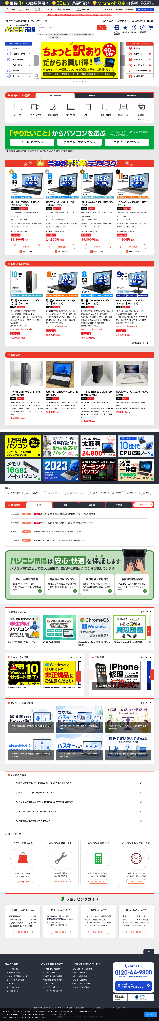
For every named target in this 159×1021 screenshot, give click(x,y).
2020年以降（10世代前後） (59, 34)
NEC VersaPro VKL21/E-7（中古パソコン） (60, 203)
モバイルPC (86, 9)
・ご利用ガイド (47, 983)
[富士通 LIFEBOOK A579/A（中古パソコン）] (97, 283)
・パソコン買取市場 (79, 972)
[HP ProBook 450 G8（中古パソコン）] (133, 185)
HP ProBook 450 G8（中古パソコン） (133, 203)
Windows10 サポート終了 (17, 687)
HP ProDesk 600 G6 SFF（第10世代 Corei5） (96, 393)
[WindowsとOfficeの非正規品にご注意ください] (59, 673)
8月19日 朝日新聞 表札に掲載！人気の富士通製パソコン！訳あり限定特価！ (68, 514)
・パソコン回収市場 (79, 980)
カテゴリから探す (55, 95)
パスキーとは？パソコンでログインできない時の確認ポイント (78, 755)
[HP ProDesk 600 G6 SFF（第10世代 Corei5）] (97, 374)
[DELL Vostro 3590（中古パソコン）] (97, 185)
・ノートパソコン (12, 969)
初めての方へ (108, 20)
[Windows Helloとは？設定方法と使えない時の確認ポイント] (31, 747)
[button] (36, 60)
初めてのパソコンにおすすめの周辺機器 (127, 642)
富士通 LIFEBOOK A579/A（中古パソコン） (95, 302)
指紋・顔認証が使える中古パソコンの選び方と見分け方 (30, 727)
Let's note (133, 492)
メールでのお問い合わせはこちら (132, 985)
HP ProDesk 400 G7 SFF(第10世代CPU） (25, 393)
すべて (39, 505)
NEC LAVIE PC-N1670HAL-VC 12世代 (132, 393)
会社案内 (119, 9)
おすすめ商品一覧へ (138, 343)
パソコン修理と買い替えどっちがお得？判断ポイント (127, 755)
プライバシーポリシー (23, 1017)
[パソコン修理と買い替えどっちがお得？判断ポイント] (128, 747)
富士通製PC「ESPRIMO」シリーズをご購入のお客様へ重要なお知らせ (59, 540)
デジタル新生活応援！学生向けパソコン (22, 642)
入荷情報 (119, 505)
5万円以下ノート (57, 492)
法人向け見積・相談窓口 (144, 20)
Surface (118, 492)
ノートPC (28, 9)
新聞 (65, 505)
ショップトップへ (22, 882)
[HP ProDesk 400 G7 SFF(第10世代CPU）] (26, 374)
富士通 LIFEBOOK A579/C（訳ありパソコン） (25, 203)
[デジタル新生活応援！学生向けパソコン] (24, 627)
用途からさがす (94, 95)
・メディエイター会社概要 (81, 969)
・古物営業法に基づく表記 (51, 980)
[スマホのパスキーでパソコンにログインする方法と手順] (79, 719)
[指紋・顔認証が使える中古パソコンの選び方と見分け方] (31, 719)
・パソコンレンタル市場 (81, 983)
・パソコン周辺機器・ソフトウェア (19, 976)
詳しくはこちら (23, 932)
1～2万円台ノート (36, 492)
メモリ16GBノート (79, 492)
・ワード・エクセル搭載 (14, 980)
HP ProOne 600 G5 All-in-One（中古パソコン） (130, 302)
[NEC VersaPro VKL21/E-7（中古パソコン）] (62, 185)
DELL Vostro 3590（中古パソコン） (97, 203)
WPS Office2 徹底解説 (51, 642)
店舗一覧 (129, 9)
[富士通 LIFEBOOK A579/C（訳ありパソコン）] (27, 185)
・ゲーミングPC (11, 991)
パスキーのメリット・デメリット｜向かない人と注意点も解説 (127, 727)
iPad (147, 492)
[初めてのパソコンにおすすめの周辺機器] (129, 627)
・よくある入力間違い (80, 987)
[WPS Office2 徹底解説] (59, 627)
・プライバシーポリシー (50, 987)
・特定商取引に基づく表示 (51, 976)
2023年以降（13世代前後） (83, 34)
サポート (108, 9)
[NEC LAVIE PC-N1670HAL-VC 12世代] (132, 374)
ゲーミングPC (101, 492)
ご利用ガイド (123, 20)
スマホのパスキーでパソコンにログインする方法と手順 (78, 727)
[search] (102, 27)
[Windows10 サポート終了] (24, 673)
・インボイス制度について (51, 991)
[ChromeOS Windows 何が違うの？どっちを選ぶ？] (94, 627)
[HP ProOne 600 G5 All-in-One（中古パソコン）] (132, 283)
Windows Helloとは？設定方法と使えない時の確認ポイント (31, 755)
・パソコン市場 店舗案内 (50, 969)
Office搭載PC (67, 9)
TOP (13, 9)
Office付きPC (15, 492)
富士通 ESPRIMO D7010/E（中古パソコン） (24, 302)
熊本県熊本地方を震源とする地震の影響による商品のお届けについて (59, 531)
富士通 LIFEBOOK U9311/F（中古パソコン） (60, 302)
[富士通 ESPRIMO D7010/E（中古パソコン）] (26, 283)
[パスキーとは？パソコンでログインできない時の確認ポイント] (79, 747)
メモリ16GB (54, 38)
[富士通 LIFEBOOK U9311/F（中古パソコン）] (62, 283)
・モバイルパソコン (13, 987)
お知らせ (92, 505)
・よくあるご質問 (48, 972)
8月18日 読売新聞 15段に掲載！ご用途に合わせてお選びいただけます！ (66, 523)
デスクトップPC (46, 9)
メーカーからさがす (133, 95)
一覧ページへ (141, 119)
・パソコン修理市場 (79, 976)
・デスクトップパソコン (14, 972)
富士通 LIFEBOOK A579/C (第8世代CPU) (62, 393)
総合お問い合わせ (145, 9)
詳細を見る (27, 247)
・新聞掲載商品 (11, 983)
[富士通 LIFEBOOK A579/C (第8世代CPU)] (62, 374)
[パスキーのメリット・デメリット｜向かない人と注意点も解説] (128, 719)
